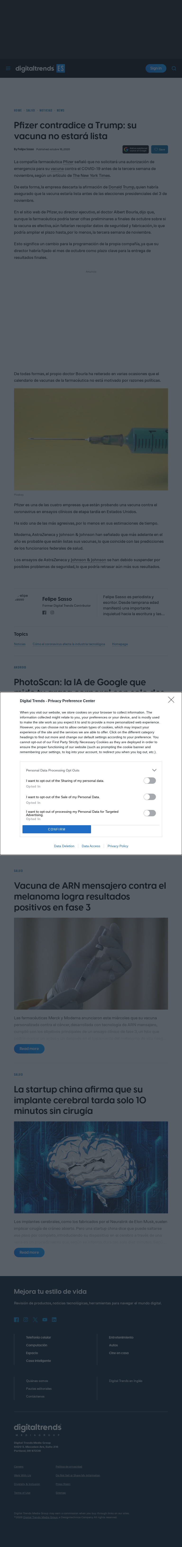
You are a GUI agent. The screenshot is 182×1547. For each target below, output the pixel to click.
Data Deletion (64, 846)
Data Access (91, 846)
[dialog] (91, 773)
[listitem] (91, 770)
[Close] (172, 701)
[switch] (150, 780)
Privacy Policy (118, 846)
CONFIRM (57, 829)
